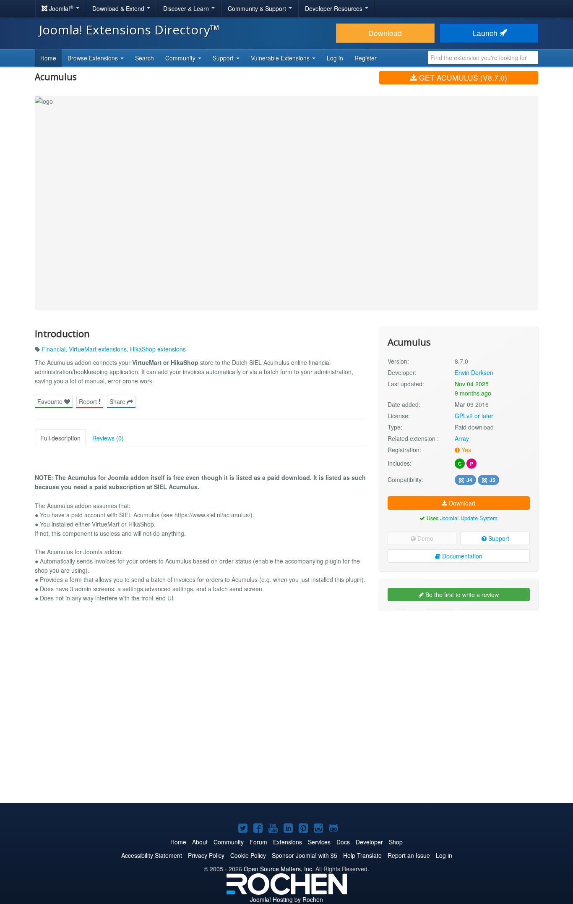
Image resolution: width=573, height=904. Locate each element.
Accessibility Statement (151, 855)
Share (118, 401)
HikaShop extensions (158, 349)
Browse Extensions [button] (94, 58)
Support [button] (224, 58)
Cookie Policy (248, 855)
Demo (424, 538)
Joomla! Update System (468, 518)
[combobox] (483, 57)
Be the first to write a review (461, 594)
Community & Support (258, 8)
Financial (53, 349)
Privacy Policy (206, 855)
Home (48, 58)
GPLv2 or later (474, 415)
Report (89, 401)
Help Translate (362, 855)
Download (385, 33)
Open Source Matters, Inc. (279, 869)
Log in (335, 58)
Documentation (461, 556)
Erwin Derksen (474, 372)
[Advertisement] (458, 670)
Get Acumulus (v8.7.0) (462, 77)
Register (365, 58)
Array (462, 438)
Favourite (50, 401)
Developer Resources (334, 8)
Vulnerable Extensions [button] (281, 58)
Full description (60, 438)
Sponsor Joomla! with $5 (304, 855)
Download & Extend (119, 8)
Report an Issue (409, 855)
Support (498, 538)
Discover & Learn (187, 8)
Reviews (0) (108, 438)
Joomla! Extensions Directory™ (129, 29)
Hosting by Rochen (286, 899)
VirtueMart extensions (98, 349)
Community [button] (181, 58)
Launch (486, 33)
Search (144, 58)
